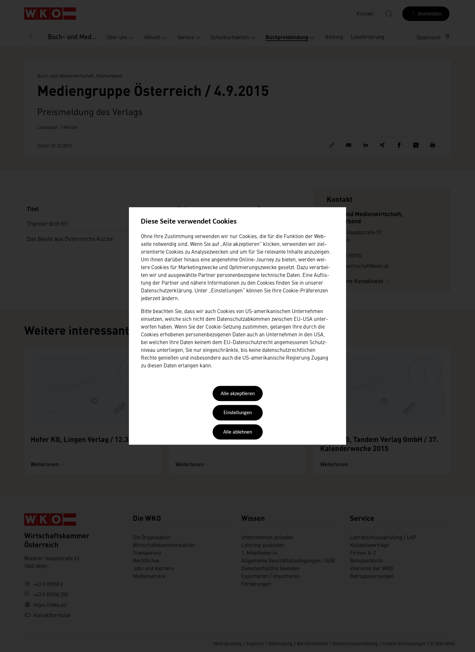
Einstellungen (238, 413)
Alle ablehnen (237, 432)
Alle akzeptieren (238, 393)
